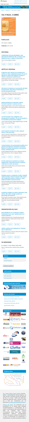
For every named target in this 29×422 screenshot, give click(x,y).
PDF (11, 64)
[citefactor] (15, 329)
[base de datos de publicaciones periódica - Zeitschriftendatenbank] (15, 344)
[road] (6, 336)
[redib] (23, 325)
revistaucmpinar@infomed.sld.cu (17, 402)
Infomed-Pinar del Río (9, 301)
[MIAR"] (23, 348)
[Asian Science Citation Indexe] (23, 352)
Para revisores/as (8, 278)
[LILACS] (23, 328)
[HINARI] (15, 321)
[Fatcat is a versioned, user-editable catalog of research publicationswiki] (23, 340)
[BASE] (15, 325)
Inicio (2, 10)
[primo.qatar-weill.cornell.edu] (15, 359)
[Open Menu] (1, 7)
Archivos (8, 10)
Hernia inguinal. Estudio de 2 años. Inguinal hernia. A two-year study (12, 131)
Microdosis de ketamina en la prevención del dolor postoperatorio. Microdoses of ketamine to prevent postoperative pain (14, 89)
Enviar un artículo (8, 265)
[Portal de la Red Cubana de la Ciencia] (6, 348)
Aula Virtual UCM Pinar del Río (11, 303)
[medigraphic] (6, 324)
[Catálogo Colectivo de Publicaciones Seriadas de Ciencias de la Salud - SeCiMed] (23, 343)
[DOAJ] (23, 314)
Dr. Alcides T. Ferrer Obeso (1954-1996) (11, 245)
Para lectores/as (7, 273)
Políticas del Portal (8, 404)
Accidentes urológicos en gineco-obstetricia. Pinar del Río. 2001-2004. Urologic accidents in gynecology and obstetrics (14, 194)
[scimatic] (11, 340)
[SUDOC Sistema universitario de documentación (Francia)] (23, 335)
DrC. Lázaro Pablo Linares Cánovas (12, 393)
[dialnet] (6, 329)
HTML (17, 64)
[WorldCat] (23, 319)
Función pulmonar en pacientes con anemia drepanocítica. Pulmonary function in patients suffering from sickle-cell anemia (13, 162)
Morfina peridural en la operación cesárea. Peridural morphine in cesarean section (12, 103)
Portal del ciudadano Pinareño (11, 296)
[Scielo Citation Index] (6, 320)
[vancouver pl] (6, 365)
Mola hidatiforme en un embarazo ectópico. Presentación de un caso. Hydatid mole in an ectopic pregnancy (12, 214)
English (5, 258)
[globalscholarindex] (14, 337)
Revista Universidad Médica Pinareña (13, 299)
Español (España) (8, 260)
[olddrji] (6, 359)
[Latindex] (15, 316)
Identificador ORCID (9, 305)
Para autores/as (7, 276)
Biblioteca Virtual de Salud (21, 1)
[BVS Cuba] (6, 344)
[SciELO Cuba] (6, 316)
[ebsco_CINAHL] (15, 353)
